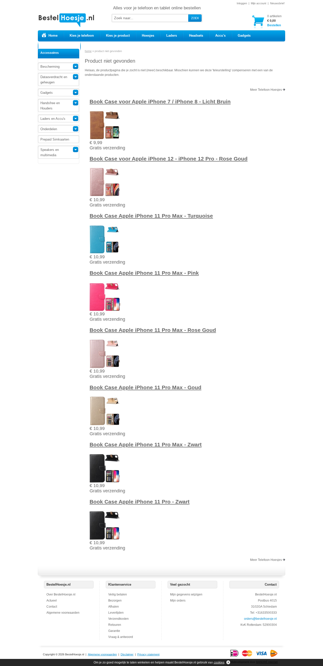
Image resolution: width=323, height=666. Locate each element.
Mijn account (258, 3)
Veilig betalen (117, 594)
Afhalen (113, 606)
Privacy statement (148, 654)
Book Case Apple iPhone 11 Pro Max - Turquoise (151, 216)
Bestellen (274, 20)
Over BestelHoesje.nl (60, 594)
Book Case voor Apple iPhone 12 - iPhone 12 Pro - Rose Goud (169, 159)
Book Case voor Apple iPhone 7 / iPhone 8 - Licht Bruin (160, 101)
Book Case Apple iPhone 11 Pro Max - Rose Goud (153, 330)
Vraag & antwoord (120, 637)
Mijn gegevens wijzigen (186, 594)
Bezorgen (115, 600)
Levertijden (116, 612)
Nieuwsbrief (277, 3)
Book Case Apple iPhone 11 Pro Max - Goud (145, 387)
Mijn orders (177, 600)
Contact (51, 606)
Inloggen (242, 3)
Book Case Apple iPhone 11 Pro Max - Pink (144, 273)
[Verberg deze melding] (228, 662)
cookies (219, 662)
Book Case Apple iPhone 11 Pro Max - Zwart (146, 444)
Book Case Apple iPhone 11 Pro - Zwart (140, 501)
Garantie (114, 631)
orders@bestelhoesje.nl (260, 619)
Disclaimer (127, 654)
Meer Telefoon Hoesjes (266, 89)
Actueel (51, 600)
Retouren (114, 625)
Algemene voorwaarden (62, 612)
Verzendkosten (118, 619)
